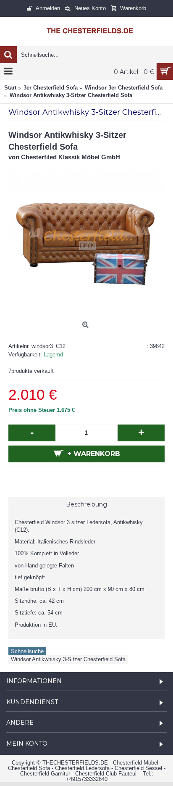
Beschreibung (86, 504)
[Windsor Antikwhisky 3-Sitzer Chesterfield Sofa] (86, 239)
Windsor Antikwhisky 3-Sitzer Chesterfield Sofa (68, 659)
